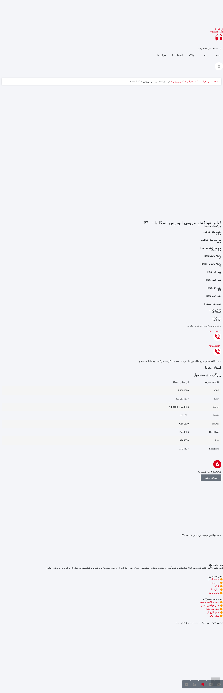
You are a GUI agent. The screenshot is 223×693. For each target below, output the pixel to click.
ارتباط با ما (177, 55)
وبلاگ (191, 55)
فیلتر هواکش (200, 81)
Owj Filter (216, 320)
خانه (218, 55)
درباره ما (161, 55)
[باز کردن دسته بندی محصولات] (196, 48)
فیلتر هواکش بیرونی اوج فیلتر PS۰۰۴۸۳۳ (201, 535)
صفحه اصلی (214, 81)
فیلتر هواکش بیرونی (182, 81)
